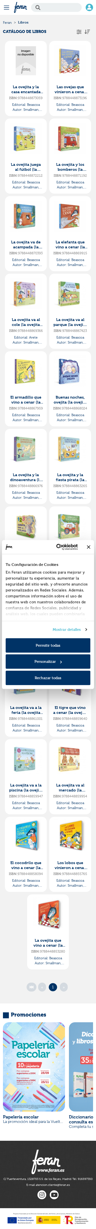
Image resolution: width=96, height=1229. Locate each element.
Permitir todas (48, 645)
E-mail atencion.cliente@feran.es (48, 1185)
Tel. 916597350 (82, 1179)
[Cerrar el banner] (88, 547)
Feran (7, 23)
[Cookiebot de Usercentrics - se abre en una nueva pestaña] (58, 547)
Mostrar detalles (67, 629)
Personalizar (45, 661)
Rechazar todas (48, 677)
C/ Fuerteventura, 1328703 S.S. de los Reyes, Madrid (37, 1179)
